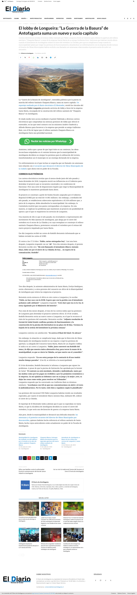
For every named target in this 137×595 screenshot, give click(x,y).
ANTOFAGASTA (7, 18)
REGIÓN (23, 18)
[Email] (42, 57)
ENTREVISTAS (60, 18)
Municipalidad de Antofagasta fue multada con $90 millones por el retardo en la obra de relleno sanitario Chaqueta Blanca (28, 441)
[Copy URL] (55, 57)
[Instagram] (127, 18)
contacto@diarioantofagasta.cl (54, 587)
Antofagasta (33, 23)
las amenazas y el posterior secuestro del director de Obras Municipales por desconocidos (48, 417)
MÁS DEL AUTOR (44, 498)
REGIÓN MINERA (49, 18)
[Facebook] (124, 18)
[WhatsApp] (33, 57)
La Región (25, 23)
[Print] (46, 57)
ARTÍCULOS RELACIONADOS (28, 498)
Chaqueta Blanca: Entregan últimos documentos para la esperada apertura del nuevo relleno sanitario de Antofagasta (49, 441)
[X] (133, 18)
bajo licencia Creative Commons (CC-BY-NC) (43, 593)
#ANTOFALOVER (89, 18)
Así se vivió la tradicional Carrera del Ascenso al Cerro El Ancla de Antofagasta (68, 470)
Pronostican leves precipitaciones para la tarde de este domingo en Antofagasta (28, 519)
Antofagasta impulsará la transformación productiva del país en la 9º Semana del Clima (29, 545)
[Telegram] (50, 57)
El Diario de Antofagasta (27, 53)
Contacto (40, 1)
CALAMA (16, 18)
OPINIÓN (68, 18)
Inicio (20, 23)
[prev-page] (20, 555)
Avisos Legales (56, 1)
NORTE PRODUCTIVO (36, 18)
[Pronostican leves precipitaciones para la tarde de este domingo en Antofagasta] (29, 509)
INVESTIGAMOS (78, 18)
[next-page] (23, 555)
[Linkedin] (38, 57)
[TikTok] (130, 18)
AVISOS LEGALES (101, 18)
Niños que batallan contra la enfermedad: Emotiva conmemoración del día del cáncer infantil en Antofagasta (32, 471)
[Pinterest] (29, 57)
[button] (133, 1)
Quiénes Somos (48, 1)
